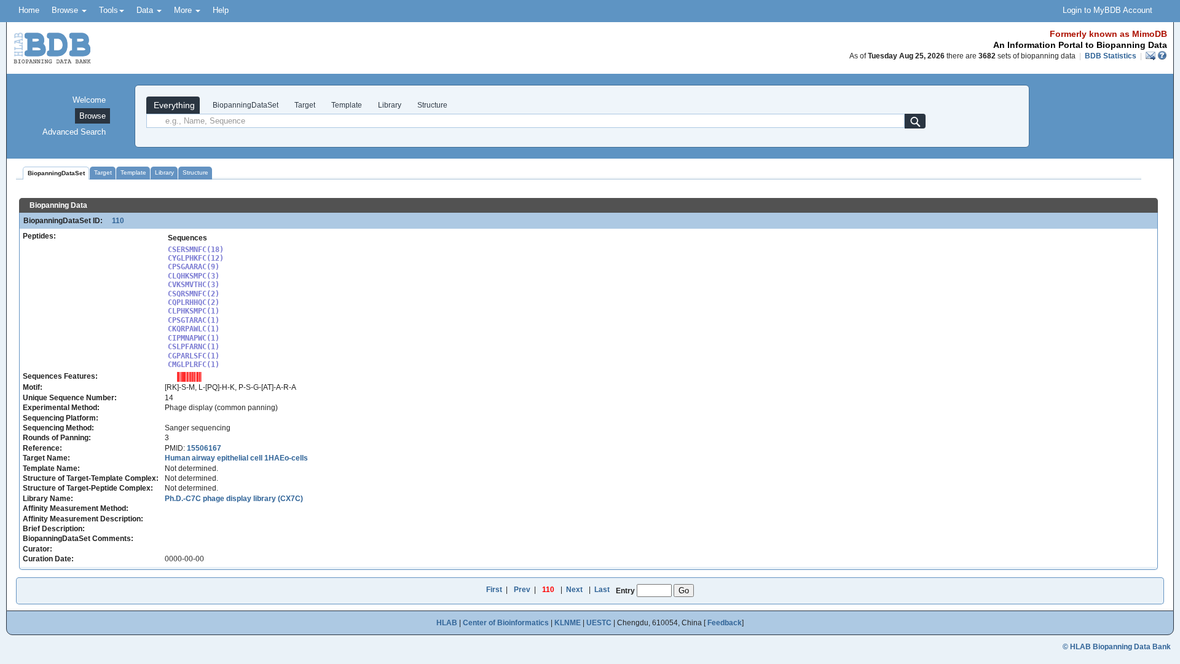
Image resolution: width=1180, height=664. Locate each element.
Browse (66, 10)
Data (145, 10)
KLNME (567, 623)
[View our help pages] (1162, 56)
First (494, 589)
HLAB (446, 623)
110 (114, 220)
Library (389, 105)
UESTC (599, 623)
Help (221, 10)
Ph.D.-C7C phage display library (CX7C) (234, 498)
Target (304, 105)
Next (574, 589)
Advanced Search (74, 131)
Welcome (89, 100)
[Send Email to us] (1151, 56)
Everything (173, 105)
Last (602, 589)
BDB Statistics (1110, 56)
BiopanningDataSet (244, 105)
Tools (108, 10)
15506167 (204, 448)
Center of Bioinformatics (506, 623)
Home (28, 10)
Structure (432, 105)
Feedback (724, 623)
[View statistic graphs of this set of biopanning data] (189, 376)
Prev (522, 589)
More (184, 10)
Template (346, 105)
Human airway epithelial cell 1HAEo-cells (236, 458)
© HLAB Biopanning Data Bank (1117, 646)
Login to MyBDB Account (1107, 10)
